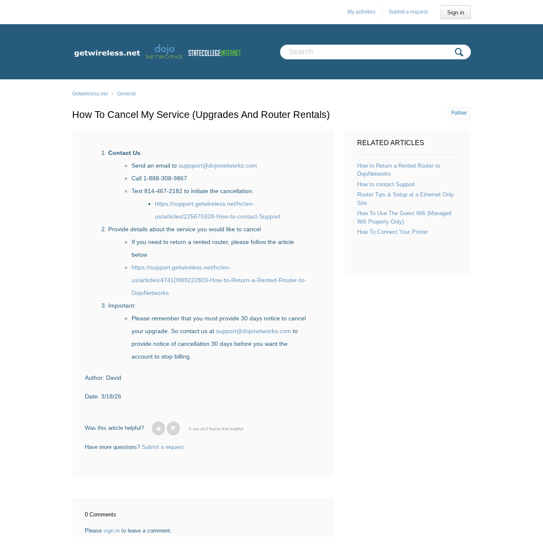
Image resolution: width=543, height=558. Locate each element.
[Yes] (158, 428)
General (126, 94)
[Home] (157, 51)
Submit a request (408, 12)
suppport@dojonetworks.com (219, 165)
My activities (361, 12)
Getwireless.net (90, 94)
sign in (112, 530)
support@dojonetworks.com (253, 331)
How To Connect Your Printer (392, 232)
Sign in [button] (455, 12)
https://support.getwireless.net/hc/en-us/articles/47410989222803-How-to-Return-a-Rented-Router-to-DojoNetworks (219, 280)
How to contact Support (386, 184)
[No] (173, 428)
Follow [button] (459, 113)
